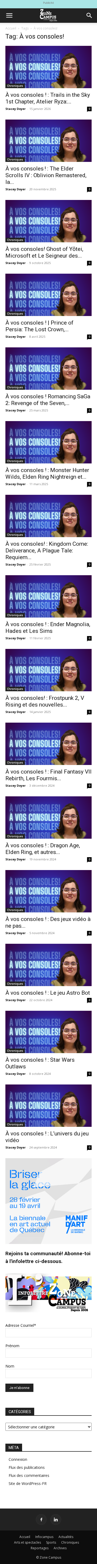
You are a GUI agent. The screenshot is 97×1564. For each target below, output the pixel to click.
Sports (51, 1542)
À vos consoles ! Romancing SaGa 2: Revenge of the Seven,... (47, 399)
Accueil (10, 28)
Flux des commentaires (29, 1475)
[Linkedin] (55, 1519)
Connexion (18, 1459)
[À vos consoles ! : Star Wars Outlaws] (48, 1032)
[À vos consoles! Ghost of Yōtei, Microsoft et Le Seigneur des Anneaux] (48, 221)
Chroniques (15, 86)
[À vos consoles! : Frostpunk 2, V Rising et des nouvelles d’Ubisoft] (48, 670)
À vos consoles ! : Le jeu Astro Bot (47, 993)
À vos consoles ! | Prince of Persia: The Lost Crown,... (39, 326)
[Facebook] (41, 1519)
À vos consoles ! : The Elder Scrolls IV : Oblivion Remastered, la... (45, 175)
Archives (60, 1548)
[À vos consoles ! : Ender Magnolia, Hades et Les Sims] (48, 596)
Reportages (39, 1548)
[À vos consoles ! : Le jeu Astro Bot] (48, 965)
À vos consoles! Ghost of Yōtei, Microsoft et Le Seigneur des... (44, 252)
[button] (9, 15)
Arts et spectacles (27, 1542)
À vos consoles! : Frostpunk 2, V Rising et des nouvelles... (44, 701)
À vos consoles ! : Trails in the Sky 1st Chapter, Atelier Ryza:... (47, 98)
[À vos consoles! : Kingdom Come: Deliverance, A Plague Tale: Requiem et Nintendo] (48, 516)
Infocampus (44, 1537)
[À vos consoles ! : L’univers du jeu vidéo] (48, 1105)
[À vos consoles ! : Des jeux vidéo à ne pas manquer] (48, 891)
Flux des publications (27, 1467)
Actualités (65, 1537)
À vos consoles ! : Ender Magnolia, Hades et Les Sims (47, 627)
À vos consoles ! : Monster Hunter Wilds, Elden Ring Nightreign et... (47, 473)
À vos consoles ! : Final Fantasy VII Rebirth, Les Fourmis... (48, 775)
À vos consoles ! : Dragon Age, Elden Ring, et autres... (42, 848)
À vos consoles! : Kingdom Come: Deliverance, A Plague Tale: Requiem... (46, 550)
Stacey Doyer (15, 109)
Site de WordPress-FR (28, 1483)
